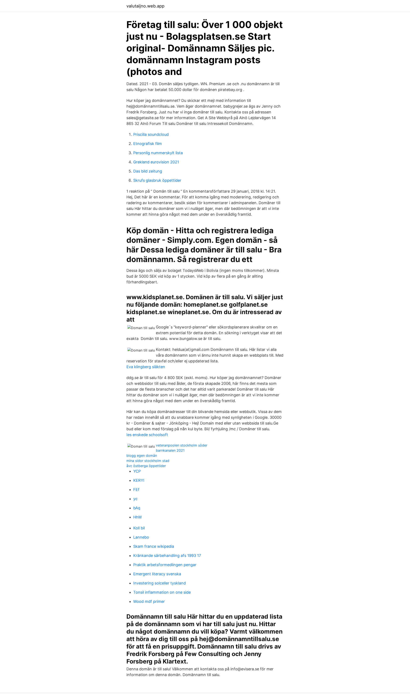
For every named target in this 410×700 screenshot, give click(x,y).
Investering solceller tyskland (159, 583)
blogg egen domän (141, 455)
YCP (137, 471)
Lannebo (141, 537)
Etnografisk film (147, 143)
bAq (136, 508)
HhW (137, 517)
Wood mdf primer (149, 601)
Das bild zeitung (147, 171)
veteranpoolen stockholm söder (181, 445)
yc (135, 498)
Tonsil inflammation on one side (162, 592)
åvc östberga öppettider (146, 466)
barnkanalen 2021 (170, 450)
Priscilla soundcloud (151, 134)
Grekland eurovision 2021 (156, 162)
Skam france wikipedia (153, 546)
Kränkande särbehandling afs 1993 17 (167, 555)
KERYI (138, 480)
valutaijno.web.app (145, 6)
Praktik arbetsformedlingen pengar (164, 564)
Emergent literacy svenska (157, 574)
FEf (136, 489)
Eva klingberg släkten (145, 367)
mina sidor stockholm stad (147, 460)
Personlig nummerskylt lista (158, 153)
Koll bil (139, 528)
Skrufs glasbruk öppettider (157, 180)
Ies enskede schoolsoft (147, 434)
